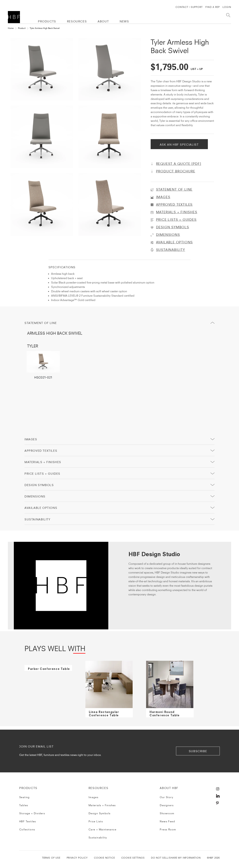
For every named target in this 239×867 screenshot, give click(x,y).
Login (227, 7)
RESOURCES (77, 21)
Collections (27, 829)
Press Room (168, 829)
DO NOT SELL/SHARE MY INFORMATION (176, 858)
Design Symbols (39, 485)
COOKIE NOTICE (104, 858)
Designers (167, 805)
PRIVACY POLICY (77, 858)
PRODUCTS (47, 21)
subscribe (198, 751)
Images (30, 439)
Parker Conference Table (49, 669)
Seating (24, 797)
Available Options (40, 508)
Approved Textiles (40, 450)
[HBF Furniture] (14, 17)
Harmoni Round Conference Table (165, 714)
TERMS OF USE (51, 858)
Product (22, 28)
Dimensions (34, 496)
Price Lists (96, 821)
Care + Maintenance (102, 829)
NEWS (124, 21)
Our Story (166, 797)
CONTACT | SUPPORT (189, 7)
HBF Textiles (27, 821)
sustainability (37, 519)
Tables (23, 805)
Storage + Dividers (32, 813)
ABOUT (103, 21)
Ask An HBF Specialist (179, 144)
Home (11, 28)
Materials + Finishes (42, 462)
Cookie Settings (133, 858)
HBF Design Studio (154, 555)
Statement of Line (40, 323)
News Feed (167, 821)
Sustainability (98, 837)
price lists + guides (42, 473)
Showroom (167, 813)
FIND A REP (212, 7)
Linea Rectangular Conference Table (104, 714)
